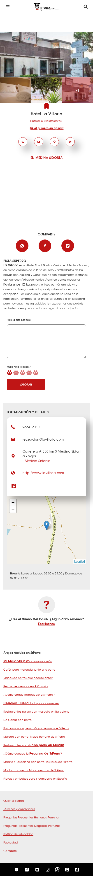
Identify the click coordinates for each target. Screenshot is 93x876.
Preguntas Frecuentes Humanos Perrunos (31, 817)
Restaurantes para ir (33, 745)
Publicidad (10, 842)
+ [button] (13, 502)
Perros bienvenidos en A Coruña (25, 686)
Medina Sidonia (38, 460)
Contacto (10, 851)
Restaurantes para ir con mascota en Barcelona (36, 711)
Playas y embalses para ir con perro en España (35, 778)
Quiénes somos (13, 801)
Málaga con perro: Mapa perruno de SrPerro (34, 736)
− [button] (13, 509)
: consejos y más (27, 661)
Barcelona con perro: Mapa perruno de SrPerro (36, 728)
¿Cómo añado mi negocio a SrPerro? (29, 694)
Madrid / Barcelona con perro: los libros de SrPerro (38, 762)
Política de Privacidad (18, 834)
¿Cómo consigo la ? (32, 753)
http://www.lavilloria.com (43, 472)
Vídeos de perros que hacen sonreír (28, 678)
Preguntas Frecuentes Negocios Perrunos (31, 826)
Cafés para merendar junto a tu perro (29, 669)
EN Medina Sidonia (46, 157)
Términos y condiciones (19, 809)
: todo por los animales (31, 703)
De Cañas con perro (17, 720)
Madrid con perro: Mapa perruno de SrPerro (33, 770)
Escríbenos (46, 623)
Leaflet (79, 561)
